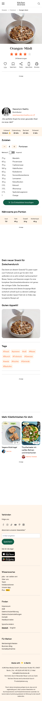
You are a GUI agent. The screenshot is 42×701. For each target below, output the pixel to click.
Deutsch (5, 628)
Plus (5, 590)
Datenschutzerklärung (10, 611)
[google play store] (21, 559)
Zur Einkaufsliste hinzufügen (22, 202)
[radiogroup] (21, 54)
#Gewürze (28, 356)
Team (4, 582)
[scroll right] (40, 433)
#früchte (15, 361)
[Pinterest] (19, 524)
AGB (3, 609)
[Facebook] (3, 524)
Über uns (5, 579)
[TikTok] (11, 524)
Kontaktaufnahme (8, 649)
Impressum (6, 606)
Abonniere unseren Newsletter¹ (14, 530)
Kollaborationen (8, 585)
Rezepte (4, 10)
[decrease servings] (4, 146)
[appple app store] (21, 554)
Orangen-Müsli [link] (23, 10)
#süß (24, 351)
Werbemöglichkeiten (9, 643)
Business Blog (7, 646)
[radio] (11, 54)
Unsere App (6, 587)
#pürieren (16, 351)
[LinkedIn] (23, 524)
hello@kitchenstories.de (21, 673)
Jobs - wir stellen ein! (9, 576)
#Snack (6, 351)
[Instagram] (7, 524)
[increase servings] (14, 146)
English (13, 628)
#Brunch (6, 356)
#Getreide (25, 361)
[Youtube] (15, 524)
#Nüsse (32, 351)
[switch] (12, 152)
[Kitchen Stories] (21, 3)
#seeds (6, 361)
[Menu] (3, 3)
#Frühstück (17, 356)
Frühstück (13, 10)
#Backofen (7, 366)
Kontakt (5, 617)
